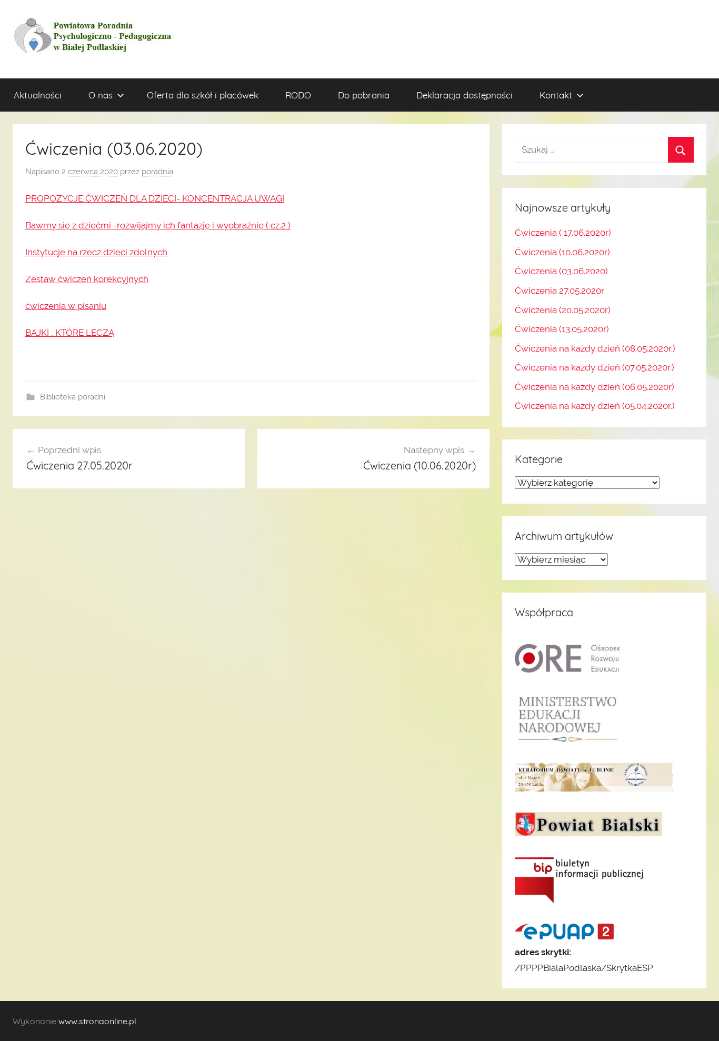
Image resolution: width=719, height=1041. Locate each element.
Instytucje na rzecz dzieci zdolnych (96, 252)
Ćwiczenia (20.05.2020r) (563, 310)
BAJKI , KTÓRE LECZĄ (69, 332)
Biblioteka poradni (72, 397)
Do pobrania (364, 95)
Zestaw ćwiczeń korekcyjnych (86, 279)
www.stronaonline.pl (97, 1021)
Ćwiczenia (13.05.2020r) (562, 329)
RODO (298, 95)
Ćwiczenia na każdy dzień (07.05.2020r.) (594, 367)
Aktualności (38, 95)
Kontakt (556, 95)
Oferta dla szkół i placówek (202, 95)
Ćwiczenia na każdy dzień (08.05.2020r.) (595, 348)
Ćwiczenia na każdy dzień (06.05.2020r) (594, 387)
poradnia (157, 171)
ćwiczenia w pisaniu (65, 306)
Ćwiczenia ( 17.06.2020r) (563, 232)
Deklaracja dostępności (464, 95)
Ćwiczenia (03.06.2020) (561, 271)
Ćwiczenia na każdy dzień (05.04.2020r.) (595, 406)
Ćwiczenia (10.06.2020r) (562, 252)
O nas (100, 95)
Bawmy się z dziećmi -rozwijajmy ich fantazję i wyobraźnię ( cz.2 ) (158, 225)
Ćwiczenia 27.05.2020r (559, 290)
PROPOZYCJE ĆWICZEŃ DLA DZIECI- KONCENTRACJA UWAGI (154, 198)
